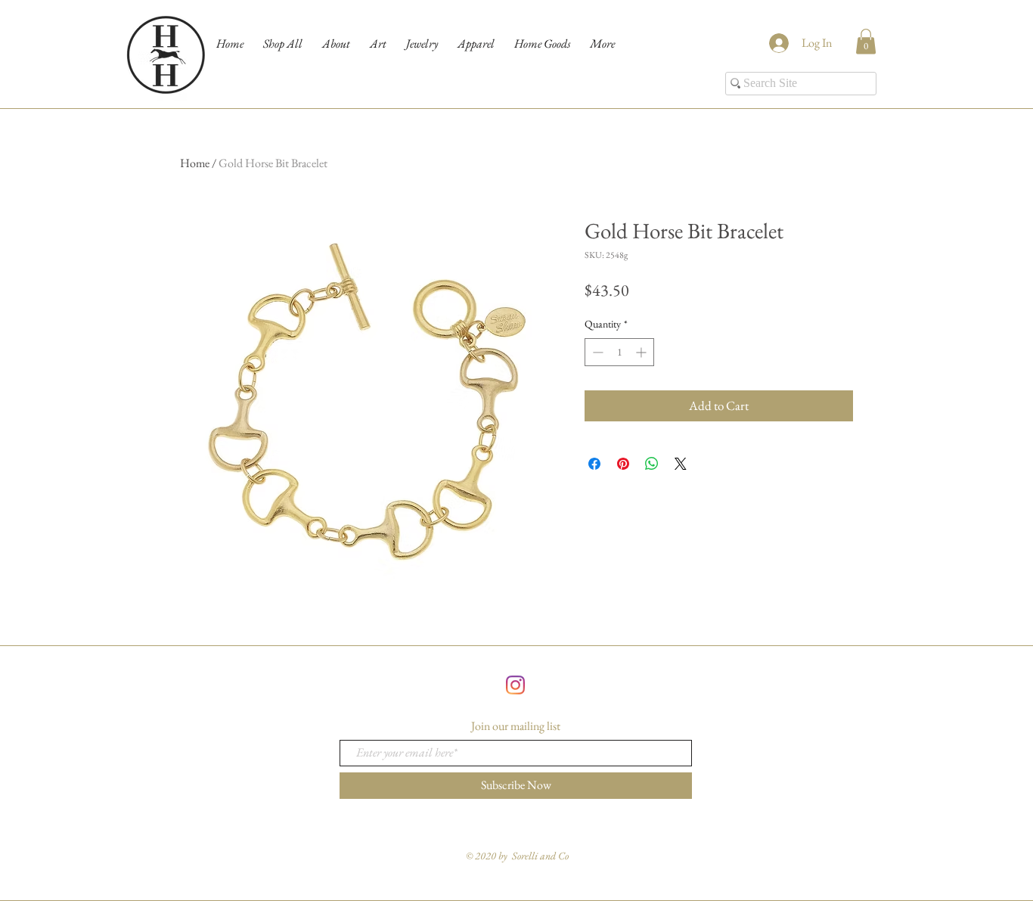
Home (194, 163)
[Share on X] (681, 464)
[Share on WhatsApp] (652, 464)
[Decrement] (596, 352)
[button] (865, 41)
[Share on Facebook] (594, 464)
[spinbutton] (619, 352)
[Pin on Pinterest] (623, 464)
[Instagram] (515, 685)
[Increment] (642, 352)
